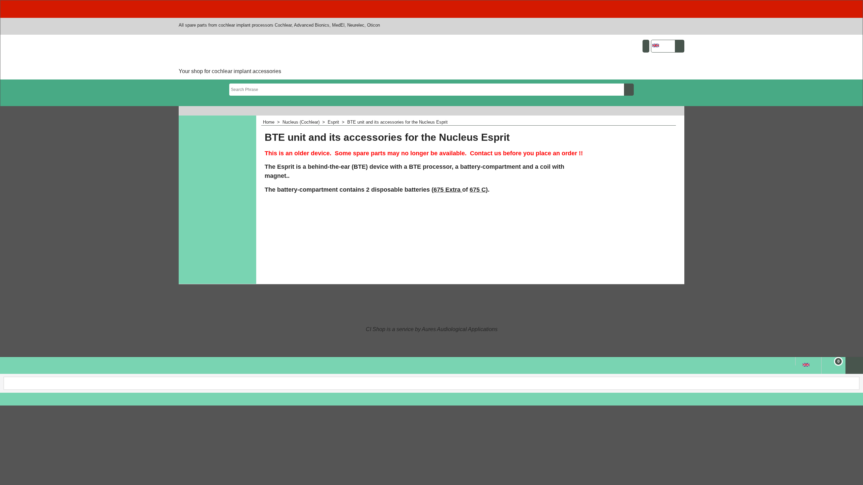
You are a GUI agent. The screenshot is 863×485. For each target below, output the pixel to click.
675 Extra (448, 189)
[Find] (629, 90)
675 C (478, 189)
